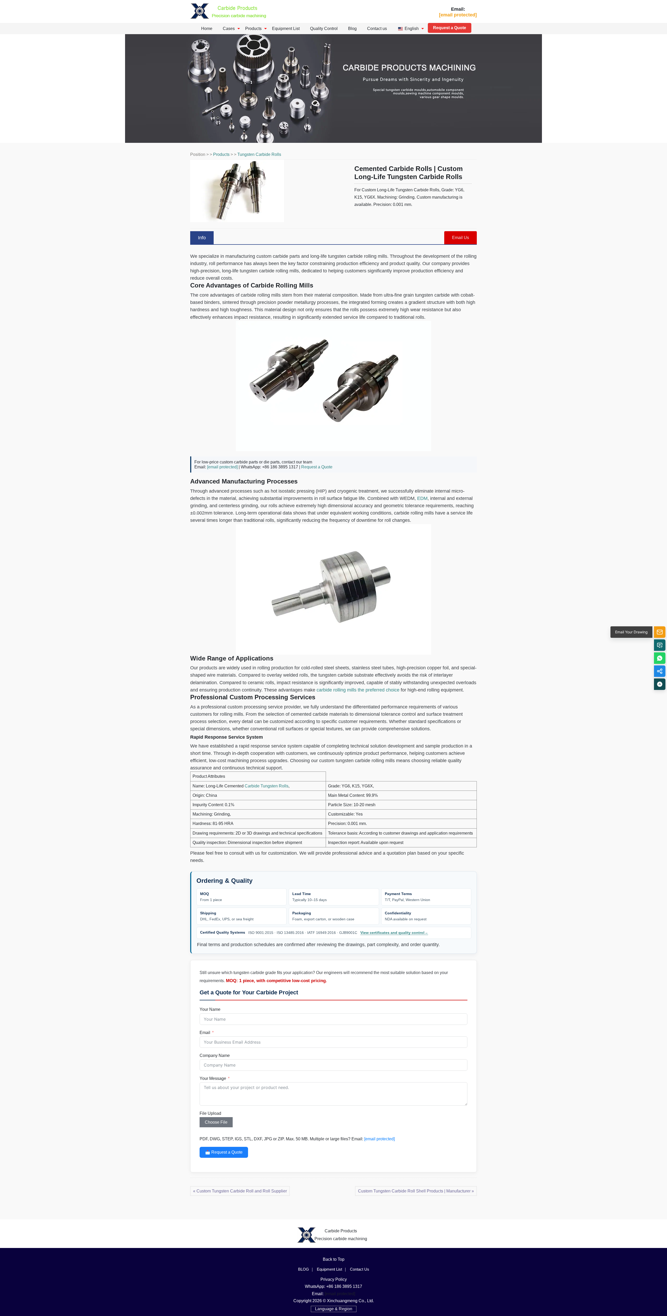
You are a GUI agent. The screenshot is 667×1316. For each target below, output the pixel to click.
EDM (422, 498)
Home (206, 28)
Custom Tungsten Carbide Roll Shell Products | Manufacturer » (416, 1191)
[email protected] (222, 467)
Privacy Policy (333, 1279)
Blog (352, 28)
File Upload (210, 1113)
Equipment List (286, 28)
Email (205, 1032)
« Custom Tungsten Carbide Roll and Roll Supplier (240, 1191)
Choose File (216, 1122)
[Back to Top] (659, 684)
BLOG (303, 1269)
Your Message (213, 1078)
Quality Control (324, 28)
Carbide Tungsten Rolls (266, 786)
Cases (229, 28)
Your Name (210, 1009)
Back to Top (333, 1259)
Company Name (215, 1055)
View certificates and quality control (394, 933)
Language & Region (333, 1309)
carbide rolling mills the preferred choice (358, 690)
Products (253, 28)
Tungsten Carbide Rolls (259, 154)
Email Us (460, 237)
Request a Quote (449, 28)
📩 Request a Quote (224, 1152)
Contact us (377, 28)
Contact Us (359, 1269)
